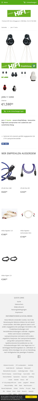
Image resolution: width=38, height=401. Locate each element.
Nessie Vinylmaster (6, 388)
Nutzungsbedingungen (19, 310)
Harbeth (16, 379)
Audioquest (19, 368)
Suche (19, 301)
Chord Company (6, 374)
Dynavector (16, 377)
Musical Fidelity (8, 385)
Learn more (22, 399)
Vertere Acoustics (23, 394)
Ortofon (21, 388)
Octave (16, 388)
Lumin (19, 382)
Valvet (15, 394)
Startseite (4, 27)
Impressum (19, 312)
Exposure (24, 377)
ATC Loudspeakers (21, 365)
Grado (10, 379)
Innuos (22, 379)
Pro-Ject (28, 388)
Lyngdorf (25, 382)
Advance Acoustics (9, 365)
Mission (32, 382)
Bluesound (27, 368)
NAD (16, 385)
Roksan (9, 391)
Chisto (31, 371)
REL (4, 391)
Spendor (31, 391)
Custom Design (17, 374)
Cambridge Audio (23, 371)
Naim (20, 385)
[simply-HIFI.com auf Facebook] (19, 357)
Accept (31, 397)
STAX (10, 394)
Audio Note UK (10, 368)
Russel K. (24, 391)
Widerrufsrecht (19, 307)
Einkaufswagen (31, 2)
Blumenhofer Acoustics (9, 371)
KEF (27, 379)
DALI (33, 374)
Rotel (18, 391)
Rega (33, 388)
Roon (14, 391)
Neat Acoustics (28, 385)
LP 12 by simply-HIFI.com (9, 382)
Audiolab (30, 365)
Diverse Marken (7, 377)
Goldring (31, 377)
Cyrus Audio (26, 374)
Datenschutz (19, 304)
